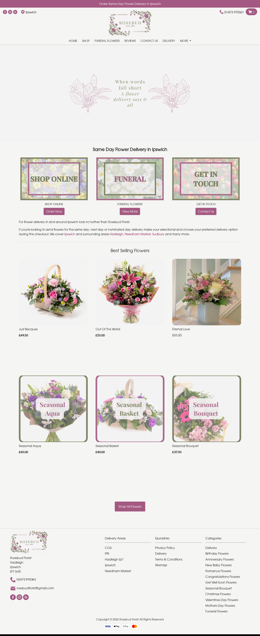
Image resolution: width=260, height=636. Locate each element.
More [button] (184, 40)
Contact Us (149, 40)
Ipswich (70, 234)
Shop (86, 40)
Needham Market (138, 234)
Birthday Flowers (217, 553)
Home (73, 40)
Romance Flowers (218, 571)
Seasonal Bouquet (218, 588)
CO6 (108, 548)
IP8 (107, 553)
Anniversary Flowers (219, 559)
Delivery (169, 40)
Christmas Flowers (218, 594)
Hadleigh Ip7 (114, 559)
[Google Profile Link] (15, 12)
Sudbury (158, 234)
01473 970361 (234, 12)
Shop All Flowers (130, 506)
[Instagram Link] (10, 12)
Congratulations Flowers (222, 577)
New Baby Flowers (218, 565)
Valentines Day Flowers (221, 600)
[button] (130, 539)
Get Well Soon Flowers (221, 582)
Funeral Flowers (107, 40)
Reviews (130, 40)
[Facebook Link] (5, 12)
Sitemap (161, 565)
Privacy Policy (165, 548)
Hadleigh (116, 234)
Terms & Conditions (168, 559)
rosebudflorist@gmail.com (35, 588)
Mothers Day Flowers (220, 605)
